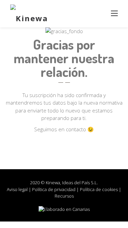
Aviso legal (17, 189)
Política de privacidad (53, 189)
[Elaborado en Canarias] (64, 209)
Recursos (64, 196)
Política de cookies (99, 189)
